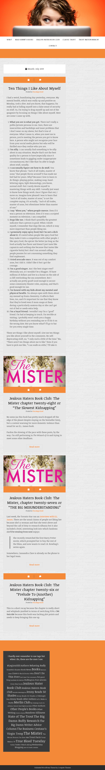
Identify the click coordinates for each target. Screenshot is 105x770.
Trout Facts (35, 737)
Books (36, 669)
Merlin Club (22, 702)
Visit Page (52, 18)
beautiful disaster (14, 670)
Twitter (12, 745)
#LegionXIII (13, 665)
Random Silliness (35, 712)
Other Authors (38, 705)
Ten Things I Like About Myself (34, 88)
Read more (36, 447)
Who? (9, 39)
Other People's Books (23, 709)
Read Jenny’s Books (24, 39)
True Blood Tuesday (30, 741)
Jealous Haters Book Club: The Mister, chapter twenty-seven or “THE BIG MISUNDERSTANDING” (34, 470)
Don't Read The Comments (28, 677)
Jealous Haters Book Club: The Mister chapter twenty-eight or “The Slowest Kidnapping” (34, 371)
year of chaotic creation (31, 747)
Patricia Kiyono (20, 713)
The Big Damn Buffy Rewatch (26, 718)
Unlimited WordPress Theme (44, 767)
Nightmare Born (27, 706)
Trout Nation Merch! (89, 39)
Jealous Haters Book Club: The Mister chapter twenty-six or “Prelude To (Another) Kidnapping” (34, 591)
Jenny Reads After (19, 698)
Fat (38, 677)
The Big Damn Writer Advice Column (25, 724)
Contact (53, 46)
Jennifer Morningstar (19, 692)
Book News (26, 669)
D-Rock (21, 673)
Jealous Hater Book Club (48, 39)
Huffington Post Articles (35, 680)
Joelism (32, 698)
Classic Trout (69, 39)
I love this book (16, 684)
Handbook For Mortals (17, 680)
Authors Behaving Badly (33, 665)
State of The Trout (20, 716)
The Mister (33, 733)
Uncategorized (38, 92)
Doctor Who (29, 673)
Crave (15, 673)
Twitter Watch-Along (23, 745)
